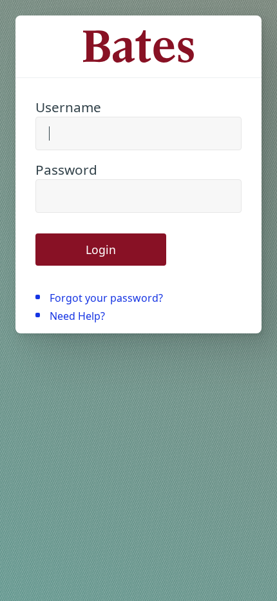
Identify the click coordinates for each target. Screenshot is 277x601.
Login (101, 249)
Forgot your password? (106, 298)
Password (66, 169)
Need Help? (77, 316)
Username (68, 107)
